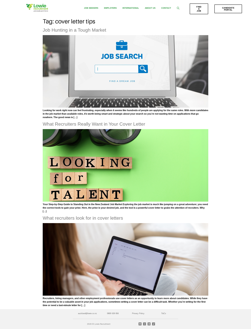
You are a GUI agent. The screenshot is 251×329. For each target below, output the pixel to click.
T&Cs (163, 313)
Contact (166, 8)
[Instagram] (144, 323)
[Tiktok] (153, 323)
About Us (150, 8)
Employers (110, 8)
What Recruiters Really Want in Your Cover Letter (94, 124)
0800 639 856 (113, 313)
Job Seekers (91, 8)
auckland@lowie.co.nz (87, 313)
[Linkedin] (149, 323)
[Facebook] (140, 323)
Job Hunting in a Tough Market (74, 30)
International (130, 8)
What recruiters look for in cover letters (83, 218)
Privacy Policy (138, 313)
